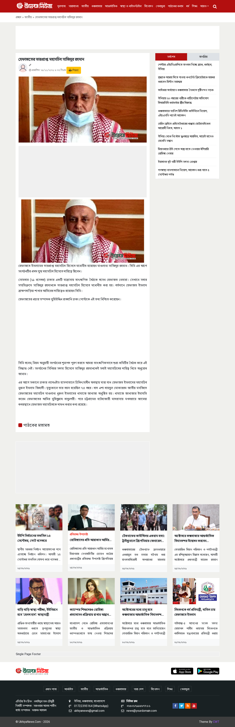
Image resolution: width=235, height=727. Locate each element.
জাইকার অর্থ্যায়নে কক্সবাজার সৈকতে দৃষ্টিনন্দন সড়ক (186, 90)
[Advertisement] (117, 37)
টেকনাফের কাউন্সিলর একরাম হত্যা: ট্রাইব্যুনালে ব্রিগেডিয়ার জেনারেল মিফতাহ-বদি (143, 538)
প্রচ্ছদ (18, 17)
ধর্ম (187, 6)
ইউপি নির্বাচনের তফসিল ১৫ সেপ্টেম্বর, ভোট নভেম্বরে (33, 538)
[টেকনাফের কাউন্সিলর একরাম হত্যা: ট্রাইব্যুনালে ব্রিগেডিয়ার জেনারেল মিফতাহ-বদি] (143, 517)
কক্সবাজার (97, 6)
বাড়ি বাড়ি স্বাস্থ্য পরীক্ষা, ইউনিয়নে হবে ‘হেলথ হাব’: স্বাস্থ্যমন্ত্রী (37, 612)
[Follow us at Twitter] (181, 706)
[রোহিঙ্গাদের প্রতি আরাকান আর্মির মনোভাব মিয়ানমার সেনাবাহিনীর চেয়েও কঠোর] (91, 517)
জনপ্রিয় (203, 56)
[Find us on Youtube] (194, 706)
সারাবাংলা (74, 6)
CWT (216, 722)
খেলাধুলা (160, 6)
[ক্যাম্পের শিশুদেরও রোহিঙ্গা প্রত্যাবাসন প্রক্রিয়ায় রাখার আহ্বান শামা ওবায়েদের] (91, 591)
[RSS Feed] (188, 706)
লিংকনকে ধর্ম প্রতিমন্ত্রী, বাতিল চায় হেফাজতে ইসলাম (194, 612)
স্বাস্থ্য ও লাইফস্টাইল (131, 6)
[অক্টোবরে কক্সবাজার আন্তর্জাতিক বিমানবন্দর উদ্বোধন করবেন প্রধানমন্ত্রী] (196, 517)
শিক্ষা (194, 6)
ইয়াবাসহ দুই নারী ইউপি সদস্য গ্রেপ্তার (177, 162)
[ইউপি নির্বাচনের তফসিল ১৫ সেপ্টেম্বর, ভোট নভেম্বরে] (39, 517)
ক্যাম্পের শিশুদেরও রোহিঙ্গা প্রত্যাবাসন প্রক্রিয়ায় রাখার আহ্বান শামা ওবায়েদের (89, 612)
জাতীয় (85, 6)
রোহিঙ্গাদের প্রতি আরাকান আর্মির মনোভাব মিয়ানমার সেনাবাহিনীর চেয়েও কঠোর (89, 537)
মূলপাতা (61, 6)
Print (75, 70)
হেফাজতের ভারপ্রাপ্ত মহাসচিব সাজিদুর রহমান (51, 59)
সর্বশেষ (171, 56)
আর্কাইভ (68, 689)
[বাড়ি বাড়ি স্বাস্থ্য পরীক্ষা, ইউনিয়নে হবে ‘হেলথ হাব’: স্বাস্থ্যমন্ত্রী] (39, 591)
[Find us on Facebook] (175, 706)
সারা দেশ (138, 689)
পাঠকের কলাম (175, 6)
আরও (203, 6)
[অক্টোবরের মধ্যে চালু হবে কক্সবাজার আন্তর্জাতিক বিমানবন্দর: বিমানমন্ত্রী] (143, 591)
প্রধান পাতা (51, 689)
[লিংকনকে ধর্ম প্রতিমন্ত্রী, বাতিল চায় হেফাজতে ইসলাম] (196, 591)
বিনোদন (148, 6)
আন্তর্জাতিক (111, 6)
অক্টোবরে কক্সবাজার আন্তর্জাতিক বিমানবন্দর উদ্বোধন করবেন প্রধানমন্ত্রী (194, 538)
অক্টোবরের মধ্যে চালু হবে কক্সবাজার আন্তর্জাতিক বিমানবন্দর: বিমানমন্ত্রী (143, 612)
